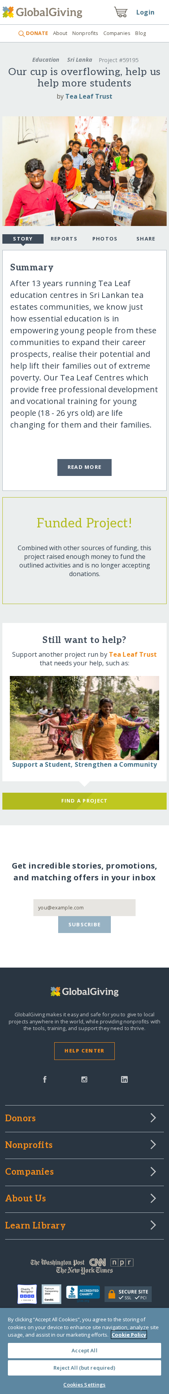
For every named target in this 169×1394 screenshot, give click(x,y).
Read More (85, 466)
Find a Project (84, 800)
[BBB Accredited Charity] (85, 1294)
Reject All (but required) (84, 1367)
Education (46, 59)
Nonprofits (85, 33)
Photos (105, 238)
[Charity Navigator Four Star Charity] (29, 1294)
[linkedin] (124, 1078)
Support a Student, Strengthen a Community (84, 764)
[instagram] (84, 1078)
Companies (116, 33)
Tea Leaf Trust (88, 96)
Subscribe (84, 924)
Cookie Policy (129, 1334)
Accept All (84, 1350)
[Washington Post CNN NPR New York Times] (84, 1268)
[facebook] (44, 1078)
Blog (140, 33)
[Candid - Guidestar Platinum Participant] (54, 1294)
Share (145, 238)
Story (23, 238)
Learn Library (35, 1226)
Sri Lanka (80, 59)
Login (145, 12)
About (60, 33)
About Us (25, 1199)
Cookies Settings (84, 1384)
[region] (84, 1351)
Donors (20, 1119)
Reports (64, 238)
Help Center (84, 1050)
